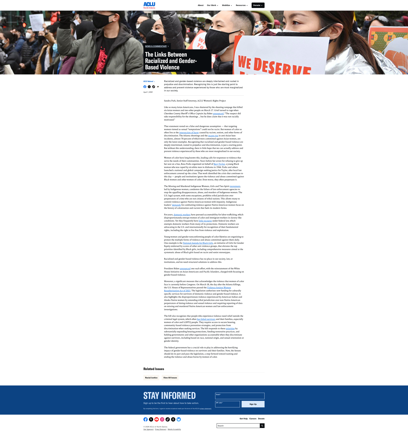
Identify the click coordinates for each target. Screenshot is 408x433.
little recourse (205, 220)
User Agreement (148, 429)
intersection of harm (189, 132)
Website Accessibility (174, 429)
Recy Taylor (219, 163)
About (201, 5)
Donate (261, 418)
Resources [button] (241, 5)
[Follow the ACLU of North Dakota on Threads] (173, 419)
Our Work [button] (211, 5)
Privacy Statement (160, 429)
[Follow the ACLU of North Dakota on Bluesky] (179, 419)
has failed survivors (206, 319)
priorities (230, 328)
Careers (252, 418)
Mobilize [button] (226, 5)
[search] (262, 425)
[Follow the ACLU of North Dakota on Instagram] (162, 419)
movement (235, 186)
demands (176, 204)
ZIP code (219, 403)
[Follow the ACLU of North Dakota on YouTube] (156, 419)
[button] (153, 87)
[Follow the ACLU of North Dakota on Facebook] (145, 419)
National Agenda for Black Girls (198, 242)
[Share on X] (149, 87)
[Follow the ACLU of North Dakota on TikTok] (168, 419)
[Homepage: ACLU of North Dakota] (150, 5)
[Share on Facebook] (144, 87)
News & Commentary (156, 46)
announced (218, 113)
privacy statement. (206, 408)
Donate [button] (256, 5)
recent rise (213, 135)
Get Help (244, 418)
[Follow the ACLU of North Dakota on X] (151, 419)
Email (218, 394)
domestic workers (182, 214)
